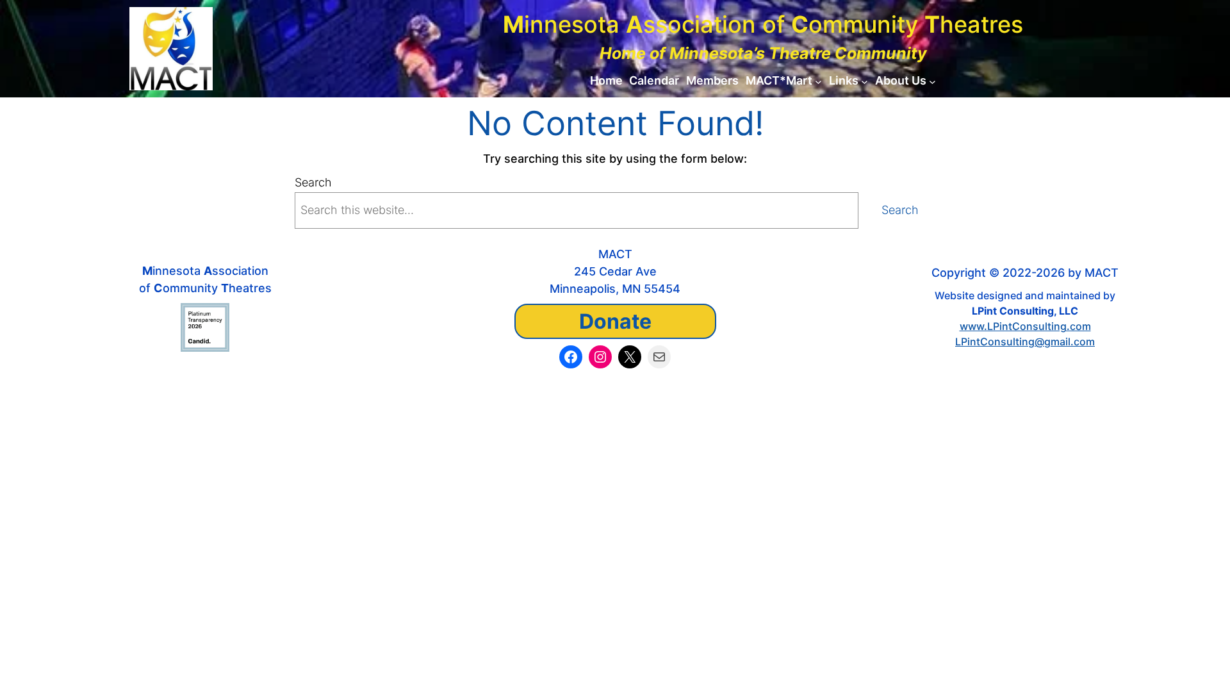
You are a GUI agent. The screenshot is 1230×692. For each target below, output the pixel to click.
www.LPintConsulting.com (1025, 326)
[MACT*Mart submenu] (818, 81)
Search (313, 182)
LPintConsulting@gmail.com (1025, 341)
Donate (615, 321)
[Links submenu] (864, 81)
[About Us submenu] (932, 81)
